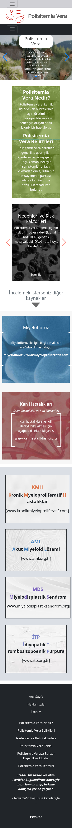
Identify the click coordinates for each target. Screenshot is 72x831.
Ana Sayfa (36, 697)
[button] (67, 57)
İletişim (36, 712)
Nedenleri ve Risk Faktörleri (36, 738)
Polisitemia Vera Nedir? (36, 723)
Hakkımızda (36, 704)
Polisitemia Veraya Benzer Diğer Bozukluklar (36, 755)
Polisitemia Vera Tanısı (36, 746)
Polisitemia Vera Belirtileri (36, 730)
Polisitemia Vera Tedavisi (36, 766)
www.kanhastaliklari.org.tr (36, 438)
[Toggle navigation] (12, 4)
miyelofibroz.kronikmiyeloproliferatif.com (35, 355)
